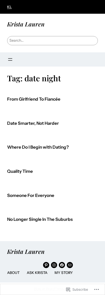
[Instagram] (54, 265)
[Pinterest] (46, 265)
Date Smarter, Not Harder (33, 123)
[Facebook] (62, 265)
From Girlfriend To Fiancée (33, 99)
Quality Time (20, 171)
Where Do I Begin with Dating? (38, 147)
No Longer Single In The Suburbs (40, 219)
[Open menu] (10, 59)
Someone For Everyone (30, 195)
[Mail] (70, 265)
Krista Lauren (26, 24)
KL (9, 7)
